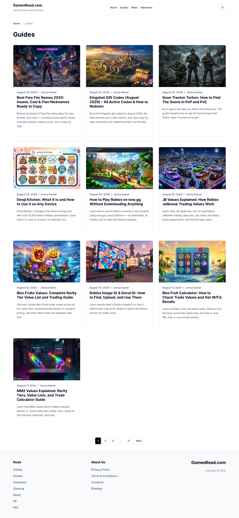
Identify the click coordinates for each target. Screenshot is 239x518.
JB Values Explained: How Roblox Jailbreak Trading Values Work (190, 202)
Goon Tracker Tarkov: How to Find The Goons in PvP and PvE (191, 99)
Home (113, 7)
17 (129, 440)
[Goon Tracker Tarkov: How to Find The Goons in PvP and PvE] (192, 66)
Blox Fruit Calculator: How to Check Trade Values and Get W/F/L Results (192, 297)
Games (17, 469)
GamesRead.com (27, 5)
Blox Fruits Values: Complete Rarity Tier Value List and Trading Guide (47, 295)
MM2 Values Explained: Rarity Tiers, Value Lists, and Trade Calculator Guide (42, 395)
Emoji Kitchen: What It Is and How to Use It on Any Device (45, 202)
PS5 (15, 507)
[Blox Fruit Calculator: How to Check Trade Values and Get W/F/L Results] (192, 262)
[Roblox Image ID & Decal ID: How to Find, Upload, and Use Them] (119, 262)
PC (15, 501)
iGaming (18, 488)
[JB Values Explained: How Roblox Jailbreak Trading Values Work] (192, 168)
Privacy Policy (100, 469)
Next (139, 440)
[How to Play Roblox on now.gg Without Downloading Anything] (119, 168)
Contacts (97, 482)
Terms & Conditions (104, 476)
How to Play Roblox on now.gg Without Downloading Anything (116, 202)
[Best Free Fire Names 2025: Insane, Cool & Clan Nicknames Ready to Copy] (46, 66)
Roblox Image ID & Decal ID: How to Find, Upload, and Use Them (117, 295)
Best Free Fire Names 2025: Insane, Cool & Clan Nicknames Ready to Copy (43, 101)
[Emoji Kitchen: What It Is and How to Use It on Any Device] (46, 168)
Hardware (146, 7)
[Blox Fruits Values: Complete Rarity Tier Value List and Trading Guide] (46, 262)
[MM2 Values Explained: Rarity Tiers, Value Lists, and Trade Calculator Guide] (46, 359)
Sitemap (96, 488)
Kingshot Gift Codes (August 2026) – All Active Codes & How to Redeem (119, 101)
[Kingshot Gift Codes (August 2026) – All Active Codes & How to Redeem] (119, 66)
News (134, 7)
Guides (124, 7)
